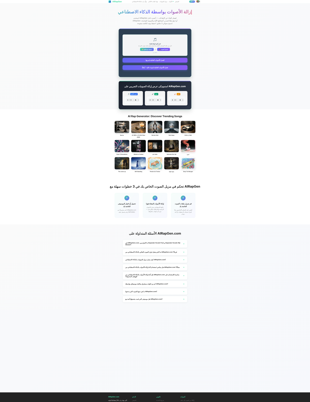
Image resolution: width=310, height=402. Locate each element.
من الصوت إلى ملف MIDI (187, 400)
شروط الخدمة (160, 400)
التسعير (177, 1)
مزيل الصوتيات (163, 1)
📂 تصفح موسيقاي (147, 49)
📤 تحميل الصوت (163, 49)
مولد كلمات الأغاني (153, 1)
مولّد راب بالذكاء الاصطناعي (139, 1)
